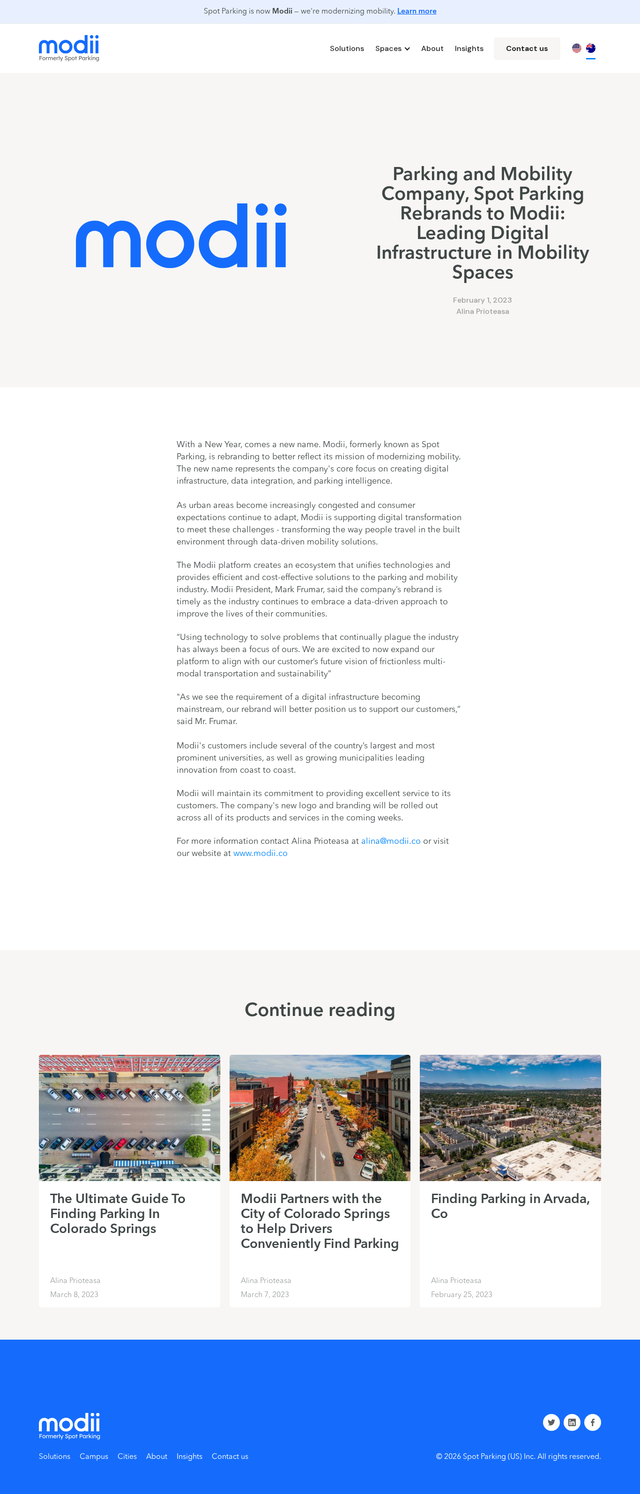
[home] (69, 48)
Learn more (417, 11)
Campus (94, 1457)
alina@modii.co (391, 841)
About (432, 48)
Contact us (527, 48)
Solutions (347, 48)
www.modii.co (260, 853)
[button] (393, 48)
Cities (127, 1457)
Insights (469, 48)
